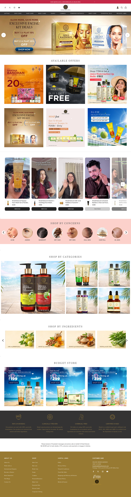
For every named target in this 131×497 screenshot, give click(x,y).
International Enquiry (10, 469)
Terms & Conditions (63, 469)
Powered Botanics (77, 13)
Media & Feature (62, 482)
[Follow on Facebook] (5, 7)
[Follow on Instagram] (14, 7)
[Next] (126, 232)
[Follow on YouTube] (19, 7)
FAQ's (59, 462)
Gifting (7, 13)
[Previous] (4, 232)
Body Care (42, 13)
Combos (63, 13)
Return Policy (62, 478)
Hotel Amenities (8, 475)
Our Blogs (7, 478)
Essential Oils (106, 13)
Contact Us (7, 482)
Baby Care (92, 13)
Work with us (8, 465)
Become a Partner (9, 472)
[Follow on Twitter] (10, 7)
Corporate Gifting (37, 491)
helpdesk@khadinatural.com (101, 466)
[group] (65, 35)
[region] (65, 35)
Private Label (122, 13)
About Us (7, 462)
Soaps (53, 13)
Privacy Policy (62, 465)
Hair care (34, 465)
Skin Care (18, 13)
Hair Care (30, 13)
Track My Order (62, 472)
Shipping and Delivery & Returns (67, 475)
